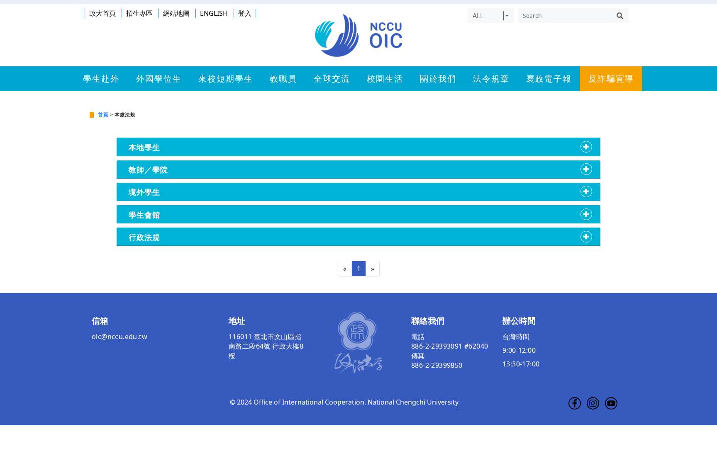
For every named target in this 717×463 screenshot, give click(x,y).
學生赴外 (101, 78)
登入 (244, 13)
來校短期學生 (225, 78)
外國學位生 (159, 78)
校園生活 (385, 78)
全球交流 (332, 78)
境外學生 (144, 192)
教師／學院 (148, 169)
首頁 (103, 115)
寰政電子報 (549, 78)
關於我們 (438, 78)
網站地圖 (176, 13)
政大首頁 (102, 13)
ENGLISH (214, 13)
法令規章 (491, 78)
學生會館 (144, 214)
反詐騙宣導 (611, 78)
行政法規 (144, 237)
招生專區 (139, 13)
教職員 (283, 78)
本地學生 (144, 147)
